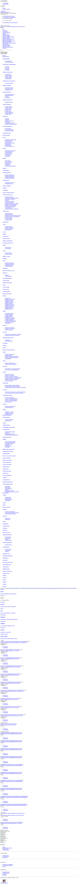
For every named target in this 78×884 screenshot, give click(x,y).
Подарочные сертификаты (8, 864)
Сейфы (4, 311)
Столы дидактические (9, 201)
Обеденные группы (6, 291)
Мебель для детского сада (7, 571)
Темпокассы (8, 323)
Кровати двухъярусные (10, 328)
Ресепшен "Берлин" (9, 87)
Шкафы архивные (9, 303)
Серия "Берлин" (8, 107)
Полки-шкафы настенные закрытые (12, 385)
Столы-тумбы (8, 401)
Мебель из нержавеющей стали (9, 40)
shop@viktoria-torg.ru (7, 22)
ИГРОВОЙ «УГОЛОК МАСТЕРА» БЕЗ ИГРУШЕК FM (11, 765)
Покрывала (5, 528)
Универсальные (8, 226)
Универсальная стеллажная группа (9, 80)
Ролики (7, 489)
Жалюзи (4, 584)
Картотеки (7, 444)
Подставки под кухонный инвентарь (12, 368)
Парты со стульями (6, 256)
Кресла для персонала (7, 462)
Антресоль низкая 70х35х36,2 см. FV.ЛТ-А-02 (9, 699)
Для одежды (8, 160)
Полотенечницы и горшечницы (11, 208)
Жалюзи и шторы (6, 532)
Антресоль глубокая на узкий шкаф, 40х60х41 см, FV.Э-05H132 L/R (13, 642)
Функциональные (9, 151)
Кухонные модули (9, 183)
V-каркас (7, 66)
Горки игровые (8, 219)
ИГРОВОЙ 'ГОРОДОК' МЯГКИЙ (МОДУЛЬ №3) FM (10, 789)
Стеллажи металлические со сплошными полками (15, 391)
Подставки (5, 366)
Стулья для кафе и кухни (7, 475)
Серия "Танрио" (8, 76)
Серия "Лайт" (8, 114)
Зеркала (7, 119)
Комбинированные (9, 95)
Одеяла (4, 521)
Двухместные (8, 248)
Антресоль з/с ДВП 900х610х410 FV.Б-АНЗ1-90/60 (10, 666)
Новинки (4, 48)
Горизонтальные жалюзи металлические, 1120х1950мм (11, 823)
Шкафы (4, 158)
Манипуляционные (9, 419)
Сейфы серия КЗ (8, 316)
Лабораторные (8, 145)
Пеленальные (8, 229)
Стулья (4, 250)
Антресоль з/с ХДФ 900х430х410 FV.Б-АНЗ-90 (9, 674)
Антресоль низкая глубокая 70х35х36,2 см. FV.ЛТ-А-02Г (11, 715)
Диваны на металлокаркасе (8, 481)
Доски (4, 260)
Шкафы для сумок (9, 300)
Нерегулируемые (8, 253)
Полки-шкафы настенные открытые (12, 386)
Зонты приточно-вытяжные (11, 364)
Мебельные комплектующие (11, 124)
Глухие (7, 96)
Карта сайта (5, 857)
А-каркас (7, 67)
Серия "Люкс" (5, 31)
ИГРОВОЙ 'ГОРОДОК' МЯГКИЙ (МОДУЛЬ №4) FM (10, 741)
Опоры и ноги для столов (7, 282)
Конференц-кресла (6, 466)
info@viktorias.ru (14, 22)
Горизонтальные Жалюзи (7, 542)
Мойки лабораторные (9, 178)
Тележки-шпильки (9, 407)
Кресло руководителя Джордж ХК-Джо (8, 724)
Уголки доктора (8, 217)
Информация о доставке (7, 847)
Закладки (4, 874)
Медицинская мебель (7, 41)
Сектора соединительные (10, 165)
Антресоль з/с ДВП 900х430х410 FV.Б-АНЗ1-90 (9, 658)
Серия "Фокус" (8, 77)
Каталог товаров (4, 53)
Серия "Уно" (8, 109)
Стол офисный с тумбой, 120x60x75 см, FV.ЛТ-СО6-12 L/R (12, 815)
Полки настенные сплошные (11, 379)
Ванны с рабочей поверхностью (11, 357)
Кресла (4, 502)
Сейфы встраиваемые (9, 318)
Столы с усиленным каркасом (11, 399)
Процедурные (8, 420)
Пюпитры (7, 121)
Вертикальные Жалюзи (7, 534)
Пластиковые (8, 538)
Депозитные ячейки (9, 322)
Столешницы (8, 128)
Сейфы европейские (9, 319)
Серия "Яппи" (8, 78)
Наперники (7, 519)
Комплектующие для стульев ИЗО (12, 491)
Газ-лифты (7, 486)
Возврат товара (6, 856)
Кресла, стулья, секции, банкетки (9, 42)
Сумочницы (5, 343)
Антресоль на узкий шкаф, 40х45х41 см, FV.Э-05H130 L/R (11, 691)
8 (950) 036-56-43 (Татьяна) (9, 16)
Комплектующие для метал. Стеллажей (13, 334)
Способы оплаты (6, 849)
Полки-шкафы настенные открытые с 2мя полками (15, 387)
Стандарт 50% (8, 549)
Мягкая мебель (6, 43)
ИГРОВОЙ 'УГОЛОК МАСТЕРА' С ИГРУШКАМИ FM (11, 781)
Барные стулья (5, 473)
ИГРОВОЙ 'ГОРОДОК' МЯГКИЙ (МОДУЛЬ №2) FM (10, 733)
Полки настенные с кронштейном (12, 378)
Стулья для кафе (6, 280)
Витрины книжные (9, 196)
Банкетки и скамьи (6, 479)
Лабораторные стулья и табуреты (9, 427)
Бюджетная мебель (6, 35)
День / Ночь (7, 550)
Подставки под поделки (10, 206)
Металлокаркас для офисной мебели (9, 64)
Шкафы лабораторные (9, 175)
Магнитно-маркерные (9, 263)
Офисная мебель (6, 34)
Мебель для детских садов (7, 194)
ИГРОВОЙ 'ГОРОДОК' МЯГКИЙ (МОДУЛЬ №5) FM (10, 773)
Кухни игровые (8, 213)
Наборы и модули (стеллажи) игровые (13, 215)
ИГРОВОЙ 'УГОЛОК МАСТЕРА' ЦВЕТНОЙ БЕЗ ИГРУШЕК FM (13, 805)
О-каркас (7, 68)
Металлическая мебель (7, 39)
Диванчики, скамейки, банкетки (11, 198)
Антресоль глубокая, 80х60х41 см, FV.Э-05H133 (9, 650)
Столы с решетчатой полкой (11, 398)
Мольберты (5, 268)
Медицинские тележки (10, 433)
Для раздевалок (8, 445)
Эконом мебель (6, 236)
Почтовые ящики (9, 340)
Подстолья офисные (9, 129)
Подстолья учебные (9, 130)
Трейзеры (7, 446)
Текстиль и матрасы (7, 44)
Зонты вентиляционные (10, 363)
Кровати (4, 168)
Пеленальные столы (9, 146)
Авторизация (5, 3)
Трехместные (8, 498)
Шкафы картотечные (9, 304)
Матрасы (5, 509)
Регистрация (5, 4)
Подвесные (7, 154)
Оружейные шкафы (9, 313)
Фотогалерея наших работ (8, 562)
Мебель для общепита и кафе (8, 38)
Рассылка (4, 875)
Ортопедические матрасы (10, 513)
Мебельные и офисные (10, 317)
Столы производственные (7, 395)
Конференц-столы (9, 102)
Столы (4, 137)
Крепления (7, 97)
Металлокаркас (8, 276)
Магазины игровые (9, 214)
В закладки (5, 646)
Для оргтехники (8, 153)
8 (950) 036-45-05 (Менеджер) (10, 17)
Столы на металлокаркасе (7, 126)
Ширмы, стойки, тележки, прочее (8, 449)
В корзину (3, 644)
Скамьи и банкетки (6, 32)
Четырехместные (8, 499)
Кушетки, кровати (6, 429)
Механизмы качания (9, 490)
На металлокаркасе (9, 228)
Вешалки (7, 118)
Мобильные (7, 156)
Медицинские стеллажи (7, 437)
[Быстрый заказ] (2, 807)
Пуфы (4, 504)
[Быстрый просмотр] (5, 677)
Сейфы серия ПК (8, 314)
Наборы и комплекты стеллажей (11, 203)
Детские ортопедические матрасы (12, 512)
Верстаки (5, 345)
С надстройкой (8, 141)
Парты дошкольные (9, 227)
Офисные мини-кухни (10, 182)
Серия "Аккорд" (8, 106)
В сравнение (5, 647)
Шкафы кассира (8, 308)
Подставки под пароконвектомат (12, 369)
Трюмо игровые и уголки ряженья (12, 216)
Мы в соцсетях (6, 848)
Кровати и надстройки (10, 199)
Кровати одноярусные (9, 327)
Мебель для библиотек (7, 185)
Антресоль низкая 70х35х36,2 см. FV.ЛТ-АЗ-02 (9, 707)
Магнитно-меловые (9, 262)
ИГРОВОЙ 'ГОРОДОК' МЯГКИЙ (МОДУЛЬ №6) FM (10, 757)
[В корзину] (0, 807)
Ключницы (7, 339)
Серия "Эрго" (8, 110)
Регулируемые (8, 252)
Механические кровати (10, 431)
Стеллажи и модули (9, 202)
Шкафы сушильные (9, 301)
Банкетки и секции (6, 453)
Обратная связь (6, 855)
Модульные (7, 500)
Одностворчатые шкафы (10, 441)
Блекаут (7, 539)
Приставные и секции (9, 142)
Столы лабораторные (9, 174)
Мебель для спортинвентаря (11, 204)
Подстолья (5, 272)
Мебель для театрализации (10, 205)
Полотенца (5, 530)
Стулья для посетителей (7, 464)
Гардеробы (5, 30)
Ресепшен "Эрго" (9, 89)
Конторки (5, 258)
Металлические (8, 540)
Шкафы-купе (8, 163)
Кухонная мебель (6, 180)
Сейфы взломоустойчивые (10, 320)
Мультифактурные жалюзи (7, 555)
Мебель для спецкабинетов (7, 240)
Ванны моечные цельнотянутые (11, 356)
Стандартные (8, 536)
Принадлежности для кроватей (11, 434)
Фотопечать (5, 560)
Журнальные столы (9, 120)
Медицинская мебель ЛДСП (8, 451)
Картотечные (8, 162)
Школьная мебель (6, 37)
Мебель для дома (6, 573)
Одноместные (8, 247)
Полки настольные (9, 380)
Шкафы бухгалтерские (10, 305)
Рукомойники (8, 358)
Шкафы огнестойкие (9, 307)
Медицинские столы (6, 417)
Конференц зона (8, 140)
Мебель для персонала (7, 104)
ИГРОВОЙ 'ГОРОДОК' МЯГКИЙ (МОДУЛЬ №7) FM (10, 749)
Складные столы (6, 289)
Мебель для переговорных (7, 99)
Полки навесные (6, 170)
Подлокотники (8, 488)
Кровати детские (8, 329)
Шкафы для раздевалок (10, 299)
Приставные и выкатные (10, 150)
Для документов (8, 161)
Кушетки (7, 432)
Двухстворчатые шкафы (10, 442)
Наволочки (7, 518)
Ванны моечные (8, 355)
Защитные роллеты (6, 553)
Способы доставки (6, 9)
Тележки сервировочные (10, 406)
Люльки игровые (8, 218)
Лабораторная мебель (7, 172)
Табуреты (5, 477)
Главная (4, 33)
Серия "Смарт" (8, 108)
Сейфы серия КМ (9, 315)
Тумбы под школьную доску (8, 242)
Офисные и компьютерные (10, 139)
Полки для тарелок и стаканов (11, 376)
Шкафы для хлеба (9, 414)
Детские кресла (6, 468)
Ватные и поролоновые (10, 511)
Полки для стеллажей (9, 375)
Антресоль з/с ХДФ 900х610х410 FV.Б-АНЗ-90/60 (10, 683)
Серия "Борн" (8, 74)
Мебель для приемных (7, 85)
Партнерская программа (7, 865)
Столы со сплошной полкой (11, 400)
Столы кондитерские (9, 397)
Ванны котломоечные (9, 354)
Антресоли (7, 164)
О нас (4, 8)
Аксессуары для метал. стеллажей (12, 335)
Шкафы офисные (8, 306)
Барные (7, 275)
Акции (4, 866)
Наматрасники (5, 523)
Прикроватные (8, 152)
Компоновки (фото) (6, 58)
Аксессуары (5, 116)
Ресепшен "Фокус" (9, 88)
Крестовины (8, 487)
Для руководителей (9, 62)
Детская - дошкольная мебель (8, 36)
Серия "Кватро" (8, 75)
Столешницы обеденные (7, 278)
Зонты (4, 360)
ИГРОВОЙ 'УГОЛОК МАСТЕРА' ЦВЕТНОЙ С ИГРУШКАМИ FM (13, 797)
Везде (4, 29)
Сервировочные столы (10, 122)
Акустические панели (9, 94)
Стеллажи (5, 389)
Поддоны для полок (9, 374)
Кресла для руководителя (7, 460)
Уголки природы (8, 207)
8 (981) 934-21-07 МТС (8, 18)
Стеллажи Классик (9, 83)
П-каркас (7, 69)
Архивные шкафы (9, 443)
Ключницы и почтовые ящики (8, 337)
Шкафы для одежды (9, 302)
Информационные (9, 266)
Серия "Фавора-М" (9, 113)
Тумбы (4, 148)
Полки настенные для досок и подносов (13, 377)
